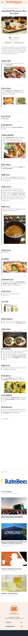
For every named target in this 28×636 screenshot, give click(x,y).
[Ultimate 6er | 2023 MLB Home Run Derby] (14, 558)
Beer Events (3, 544)
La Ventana (9, 378)
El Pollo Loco (20, 323)
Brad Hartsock (6, 125)
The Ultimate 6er (13, 570)
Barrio (14, 356)
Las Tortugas (6, 412)
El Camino (14, 194)
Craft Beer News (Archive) (10, 544)
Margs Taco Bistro (7, 168)
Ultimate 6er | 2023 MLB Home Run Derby (11, 568)
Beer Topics (3, 493)
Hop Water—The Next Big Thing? (9, 593)
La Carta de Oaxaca (17, 127)
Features (2, 595)
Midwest (10, 546)
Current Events (8, 493)
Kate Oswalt (5, 116)
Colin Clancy (6, 329)
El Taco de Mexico (10, 399)
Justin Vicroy (6, 186)
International (6, 546)
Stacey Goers (6, 88)
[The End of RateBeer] (14, 481)
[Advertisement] (14, 446)
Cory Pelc (5, 301)
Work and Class (15, 397)
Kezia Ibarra (6, 375)
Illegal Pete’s (9, 65)
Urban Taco (6, 379)
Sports (8, 570)
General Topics (7, 8)
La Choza (13, 177)
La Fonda (17, 261)
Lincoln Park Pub (20, 356)
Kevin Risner (6, 349)
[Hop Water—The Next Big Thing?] (14, 583)
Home (3, 8)
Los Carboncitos (20, 282)
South (14, 519)
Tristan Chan (6, 61)
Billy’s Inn (22, 194)
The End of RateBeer (6, 491)
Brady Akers (6, 164)
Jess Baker (5, 259)
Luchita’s (16, 357)
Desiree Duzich (6, 319)
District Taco (9, 90)
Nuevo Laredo (10, 261)
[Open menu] (2, 2)
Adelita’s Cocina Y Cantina (9, 283)
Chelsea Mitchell (7, 135)
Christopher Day (7, 279)
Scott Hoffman (6, 395)
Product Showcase (14, 595)
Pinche (21, 167)
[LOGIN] (25, 2)
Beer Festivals (3, 519)
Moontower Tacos (10, 137)
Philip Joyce (5, 175)
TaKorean (17, 90)
